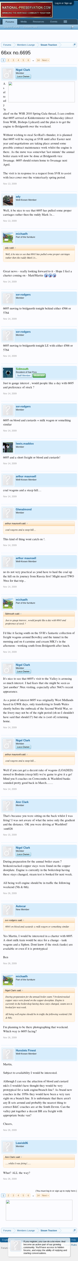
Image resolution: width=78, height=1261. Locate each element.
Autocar (21, 906)
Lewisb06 (22, 1143)
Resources (38, 21)
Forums (10, 22)
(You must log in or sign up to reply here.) (56, 1191)
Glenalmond (24, 509)
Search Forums (12, 27)
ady (18, 196)
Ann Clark (22, 802)
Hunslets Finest (26, 1050)
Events (53, 21)
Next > (45, 60)
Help (73, 1240)
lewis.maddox (25, 443)
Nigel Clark (23, 69)
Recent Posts (30, 27)
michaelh (22, 233)
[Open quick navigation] (74, 44)
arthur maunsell (26, 476)
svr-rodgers (23, 294)
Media (24, 21)
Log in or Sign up (63, 3)
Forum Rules (70, 1245)
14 (38, 60)
